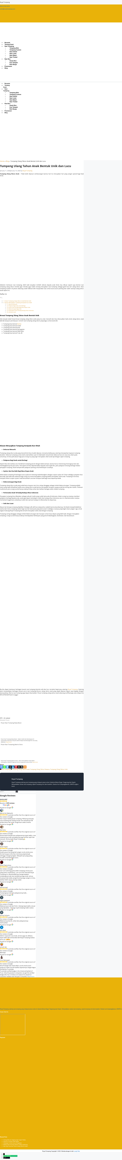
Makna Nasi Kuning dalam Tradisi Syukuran (15, 1144)
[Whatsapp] (4, 767)
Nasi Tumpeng (6, 90)
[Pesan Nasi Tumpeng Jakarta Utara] (7, 758)
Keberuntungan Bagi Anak (15, 309)
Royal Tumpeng (5, 2)
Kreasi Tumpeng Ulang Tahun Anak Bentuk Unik (18, 301)
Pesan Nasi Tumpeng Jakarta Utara (12, 744)
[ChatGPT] (18, 767)
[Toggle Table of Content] (1, 298)
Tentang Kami (6, 86)
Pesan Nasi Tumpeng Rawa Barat (11, 723)
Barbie (19, 324)
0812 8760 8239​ (5, 6)
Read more (9, 742)
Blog (6, 68)
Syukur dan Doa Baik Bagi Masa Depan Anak (19, 307)
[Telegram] (7, 767)
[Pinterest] (16, 767)
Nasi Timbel (13, 57)
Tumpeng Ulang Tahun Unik (58, 769)
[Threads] (10, 767)
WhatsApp (14, 1156)
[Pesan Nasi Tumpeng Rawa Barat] (7, 736)
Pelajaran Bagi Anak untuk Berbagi (17, 306)
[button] (42, 46)
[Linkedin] (13, 767)
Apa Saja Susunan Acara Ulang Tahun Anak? (15, 1146)
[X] (21, 767)
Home (2, 161)
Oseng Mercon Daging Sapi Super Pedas (14, 1140)
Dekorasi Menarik (13, 304)
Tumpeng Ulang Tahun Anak (21, 769)
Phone (8, 1158)
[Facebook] (1, 767)
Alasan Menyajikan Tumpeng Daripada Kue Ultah (18, 302)
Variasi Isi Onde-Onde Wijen (11, 1141)
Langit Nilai (77, 1151)
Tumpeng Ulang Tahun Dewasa (40, 769)
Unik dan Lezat (12, 312)
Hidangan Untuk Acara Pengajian (12, 1143)
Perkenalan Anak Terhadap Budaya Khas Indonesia (21, 310)
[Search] (17, 792)
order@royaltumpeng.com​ (7, 9)
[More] (25, 767)
